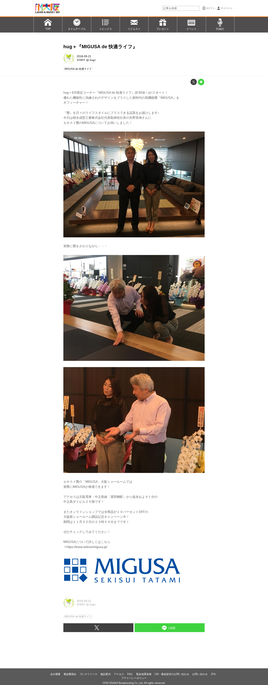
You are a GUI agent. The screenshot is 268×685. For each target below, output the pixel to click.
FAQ (130, 674)
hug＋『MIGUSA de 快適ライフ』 (100, 46)
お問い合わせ (200, 674)
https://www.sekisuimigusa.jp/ (87, 547)
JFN (213, 674)
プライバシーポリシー (134, 678)
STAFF (81, 60)
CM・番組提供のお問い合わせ (172, 674)
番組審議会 (70, 674)
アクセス (119, 674)
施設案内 (105, 674)
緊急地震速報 (143, 674)
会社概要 (55, 674)
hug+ (93, 60)
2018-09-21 (84, 56)
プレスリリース (88, 674)
